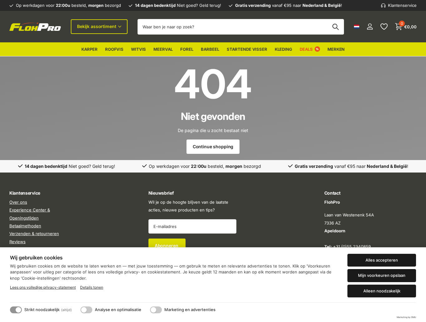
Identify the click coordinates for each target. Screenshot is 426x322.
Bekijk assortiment (97, 26)
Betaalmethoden (25, 225)
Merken (336, 49)
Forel (186, 49)
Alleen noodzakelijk (381, 290)
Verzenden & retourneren (34, 233)
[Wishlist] (383, 27)
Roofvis (114, 49)
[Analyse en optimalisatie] (86, 309)
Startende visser (247, 49)
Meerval (163, 49)
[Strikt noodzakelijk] (16, 309)
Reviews (17, 241)
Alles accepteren (381, 260)
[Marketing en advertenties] (156, 309)
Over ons (18, 202)
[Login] (370, 27)
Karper (89, 49)
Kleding (283, 49)
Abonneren (167, 245)
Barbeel (210, 49)
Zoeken (335, 27)
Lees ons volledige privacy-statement (43, 287)
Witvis (138, 49)
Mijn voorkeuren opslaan (381, 275)
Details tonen (91, 287)
